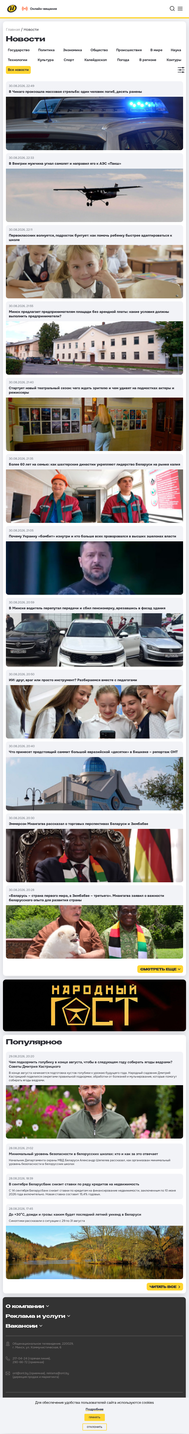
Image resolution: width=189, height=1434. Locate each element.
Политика (46, 50)
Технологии (17, 60)
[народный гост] (94, 1005)
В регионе (147, 60)
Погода (123, 60)
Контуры (174, 60)
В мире (156, 50)
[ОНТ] (12, 9)
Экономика (72, 50)
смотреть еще (158, 969)
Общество (99, 50)
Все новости (18, 69)
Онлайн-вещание (43, 9)
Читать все (163, 1287)
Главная (13, 29)
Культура (46, 60)
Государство (19, 50)
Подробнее (94, 1409)
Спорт (69, 60)
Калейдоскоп (95, 60)
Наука (176, 50)
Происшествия (129, 50)
